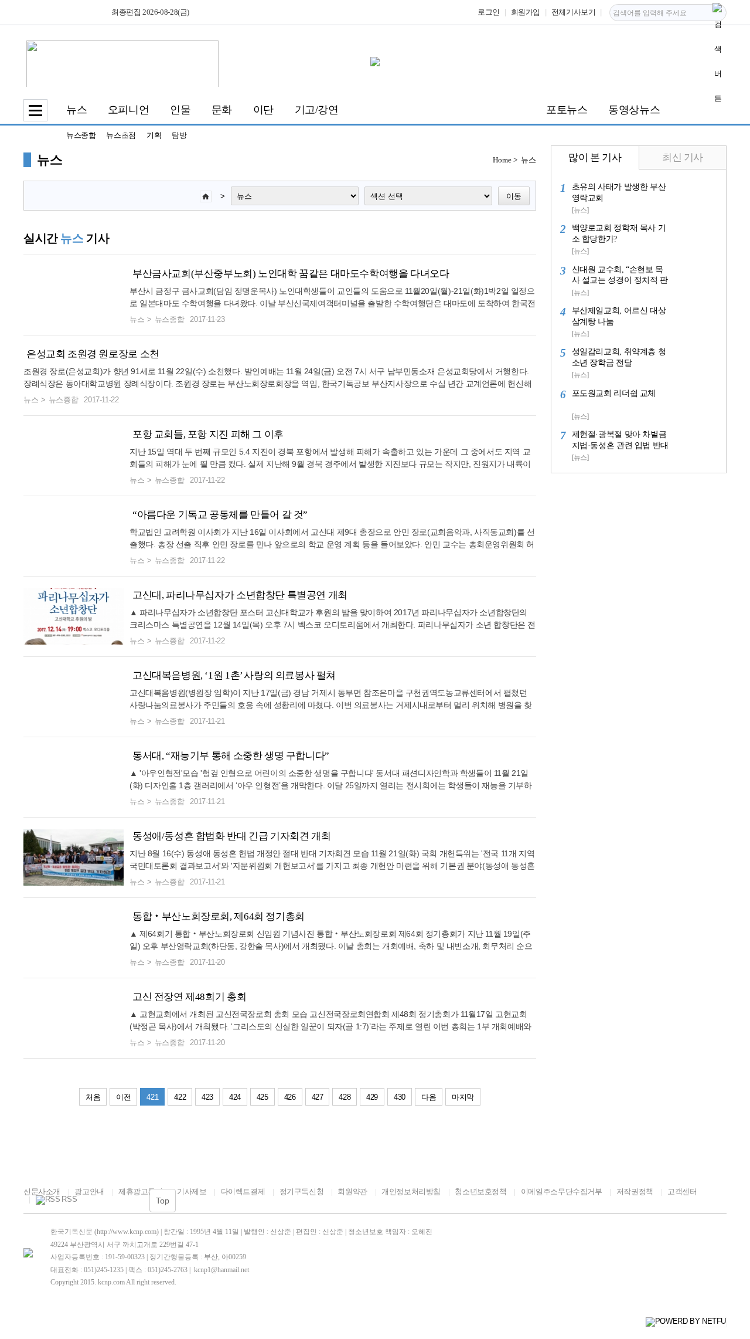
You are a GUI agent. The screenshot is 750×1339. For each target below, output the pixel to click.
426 (290, 1097)
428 (344, 1097)
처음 (93, 1097)
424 (235, 1097)
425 (262, 1097)
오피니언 (128, 110)
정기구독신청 (301, 1191)
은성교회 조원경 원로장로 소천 (92, 354)
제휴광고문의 (140, 1191)
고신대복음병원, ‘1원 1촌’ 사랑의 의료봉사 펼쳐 (234, 675)
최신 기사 (682, 157)
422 (180, 1097)
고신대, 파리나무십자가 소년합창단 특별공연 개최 (239, 595)
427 (317, 1097)
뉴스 (76, 110)
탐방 (179, 135)
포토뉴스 (566, 110)
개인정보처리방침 (411, 1191)
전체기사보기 (573, 12)
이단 (263, 110)
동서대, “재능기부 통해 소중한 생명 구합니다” (230, 755)
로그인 (489, 12)
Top (162, 1200)
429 (372, 1097)
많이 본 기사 (594, 157)
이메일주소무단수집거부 (561, 1191)
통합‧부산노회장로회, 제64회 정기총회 (218, 916)
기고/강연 (317, 110)
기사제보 (191, 1191)
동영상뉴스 (634, 110)
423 (207, 1097)
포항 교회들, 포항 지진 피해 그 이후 (208, 434)
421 (152, 1097)
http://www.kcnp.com (126, 1232)
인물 (180, 110)
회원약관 (352, 1191)
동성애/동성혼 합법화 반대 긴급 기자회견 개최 (231, 836)
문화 (222, 110)
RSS (69, 1199)
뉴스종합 (81, 135)
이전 (123, 1097)
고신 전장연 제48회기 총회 (189, 996)
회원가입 (525, 12)
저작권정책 (634, 1191)
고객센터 (682, 1191)
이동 (513, 196)
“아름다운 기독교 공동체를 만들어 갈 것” (220, 514)
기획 (153, 135)
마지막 (463, 1097)
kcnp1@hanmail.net (221, 1270)
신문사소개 (41, 1191)
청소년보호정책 (480, 1191)
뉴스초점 (120, 135)
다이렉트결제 (243, 1191)
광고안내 (89, 1191)
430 (399, 1097)
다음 (428, 1097)
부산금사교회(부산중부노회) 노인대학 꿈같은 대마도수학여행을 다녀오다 (290, 273)
